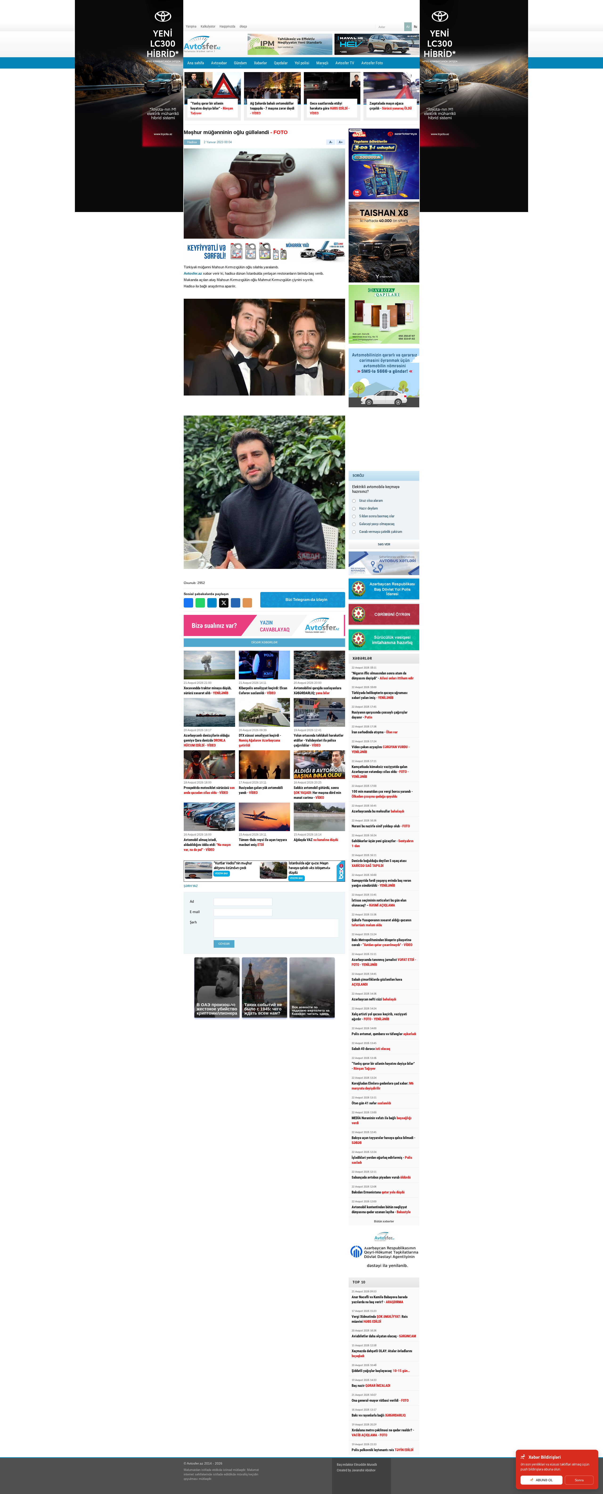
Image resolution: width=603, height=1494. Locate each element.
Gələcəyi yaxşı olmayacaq (377, 524)
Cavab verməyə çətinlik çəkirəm (380, 532)
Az (408, 27)
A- (330, 142)
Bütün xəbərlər (384, 1221)
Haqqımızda (227, 26)
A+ (341, 142)
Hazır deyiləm (368, 508)
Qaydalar (281, 63)
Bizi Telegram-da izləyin (306, 600)
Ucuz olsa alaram (371, 500)
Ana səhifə (195, 63)
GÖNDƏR (224, 943)
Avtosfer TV (344, 63)
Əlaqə (243, 26)
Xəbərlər (260, 63)
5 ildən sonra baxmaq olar (377, 516)
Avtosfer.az (193, 273)
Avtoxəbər (219, 65)
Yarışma (191, 26)
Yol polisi (302, 63)
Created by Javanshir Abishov (356, 1470)
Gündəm (240, 65)
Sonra (579, 1480)
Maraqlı (322, 65)
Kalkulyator (208, 26)
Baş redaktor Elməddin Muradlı (357, 1464)
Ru (415, 27)
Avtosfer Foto (372, 63)
